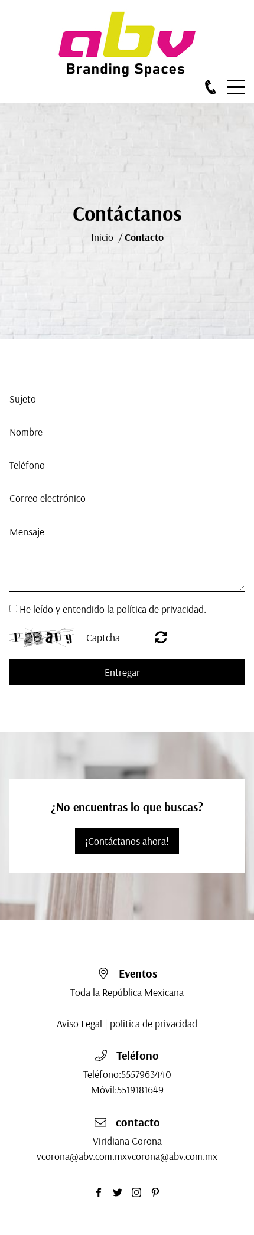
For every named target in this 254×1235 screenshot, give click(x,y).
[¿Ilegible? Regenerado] (161, 637)
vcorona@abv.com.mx (82, 1155)
